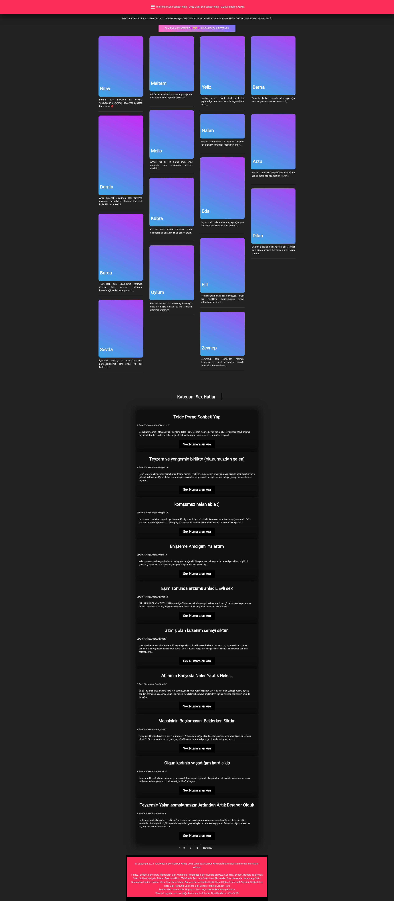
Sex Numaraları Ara (197, 444)
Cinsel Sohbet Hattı (204, 882)
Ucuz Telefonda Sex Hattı (189, 878)
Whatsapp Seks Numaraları (203, 874)
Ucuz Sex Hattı (226, 874)
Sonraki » (207, 848)
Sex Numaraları (180, 874)
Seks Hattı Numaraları (159, 874)
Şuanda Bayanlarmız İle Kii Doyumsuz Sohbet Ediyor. (197, 28)
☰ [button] (153, 7)
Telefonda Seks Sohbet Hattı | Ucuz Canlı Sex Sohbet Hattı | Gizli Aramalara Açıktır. (200, 6)
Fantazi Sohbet (139, 874)
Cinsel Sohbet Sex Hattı (228, 882)
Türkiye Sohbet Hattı (219, 885)
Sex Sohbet (201, 885)
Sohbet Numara (243, 874)
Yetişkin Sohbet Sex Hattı (161, 878)
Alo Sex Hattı (187, 885)
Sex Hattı (175, 885)
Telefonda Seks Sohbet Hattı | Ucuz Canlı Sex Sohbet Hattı (186, 863)
